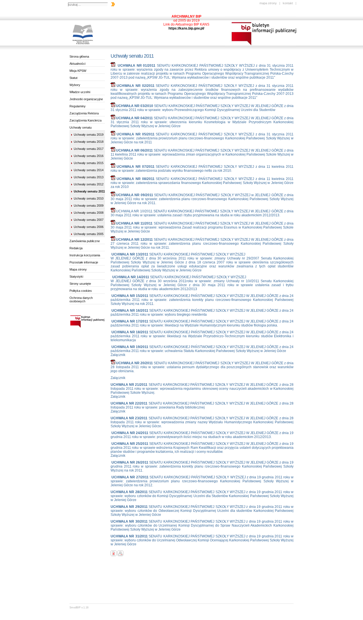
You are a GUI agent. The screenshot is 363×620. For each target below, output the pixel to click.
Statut (73, 77)
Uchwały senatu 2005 (89, 234)
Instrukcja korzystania (84, 255)
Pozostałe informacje (83, 262)
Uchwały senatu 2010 (89, 198)
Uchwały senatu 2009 (89, 205)
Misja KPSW (77, 70)
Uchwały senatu (80, 127)
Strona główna (79, 56)
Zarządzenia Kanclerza (85, 120)
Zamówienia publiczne (84, 241)
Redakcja (76, 248)
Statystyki (76, 276)
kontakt (288, 3)
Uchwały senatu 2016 (89, 156)
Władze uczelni (79, 92)
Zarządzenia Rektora (84, 113)
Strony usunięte (80, 283)
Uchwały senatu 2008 (89, 212)
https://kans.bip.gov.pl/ (186, 28)
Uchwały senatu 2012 (89, 184)
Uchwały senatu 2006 (89, 227)
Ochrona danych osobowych (81, 299)
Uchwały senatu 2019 (89, 134)
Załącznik (118, 355)
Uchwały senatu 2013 (89, 177)
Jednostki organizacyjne (86, 99)
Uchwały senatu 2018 (89, 141)
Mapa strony (78, 269)
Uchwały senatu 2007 (89, 219)
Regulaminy (77, 106)
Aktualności (77, 63)
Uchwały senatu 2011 (89, 191)
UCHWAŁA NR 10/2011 (134, 211)
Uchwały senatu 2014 (89, 170)
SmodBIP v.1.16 (78, 607)
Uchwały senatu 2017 (89, 148)
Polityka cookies (80, 290)
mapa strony (268, 3)
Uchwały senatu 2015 (89, 163)
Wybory (74, 85)
